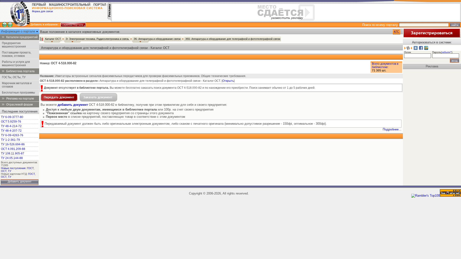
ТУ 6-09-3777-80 (12, 117)
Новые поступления (13, 168)
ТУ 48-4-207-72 (11, 130)
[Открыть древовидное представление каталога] (41, 38)
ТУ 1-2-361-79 (10, 139)
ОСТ (3, 171)
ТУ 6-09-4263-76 (12, 135)
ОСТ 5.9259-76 (11, 121)
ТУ (9, 171)
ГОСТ (30, 168)
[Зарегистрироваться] (432, 37)
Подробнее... (392, 129)
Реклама (432, 66)
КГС (396, 32)
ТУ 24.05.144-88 (12, 158)
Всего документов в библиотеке (385, 65)
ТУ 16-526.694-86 (13, 144)
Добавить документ (19, 181)
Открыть (228, 80)
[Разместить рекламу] (109, 19)
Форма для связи (42, 11)
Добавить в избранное (44, 24)
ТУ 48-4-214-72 (11, 126)
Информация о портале (18, 31)
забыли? (447, 52)
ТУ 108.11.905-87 (12, 153)
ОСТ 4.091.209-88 (13, 149)
